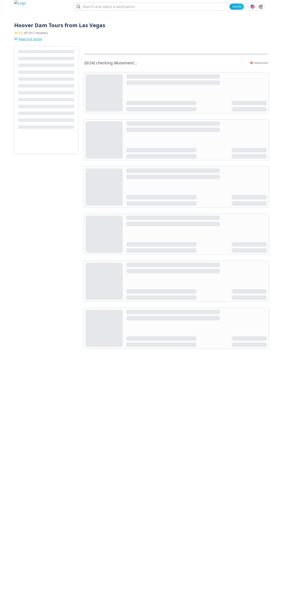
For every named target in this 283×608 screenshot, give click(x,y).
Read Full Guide (30, 39)
